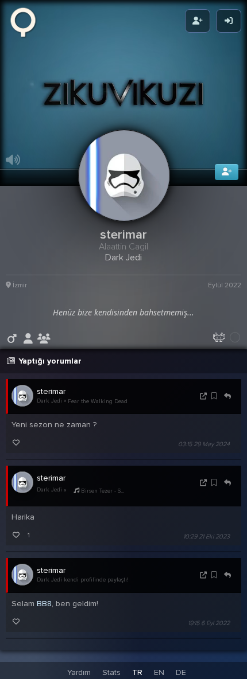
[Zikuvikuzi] (27, 21)
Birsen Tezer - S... (101, 495)
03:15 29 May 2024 (204, 448)
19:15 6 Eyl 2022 (209, 627)
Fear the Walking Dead (98, 405)
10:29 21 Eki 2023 (206, 541)
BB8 (44, 608)
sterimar (51, 396)
